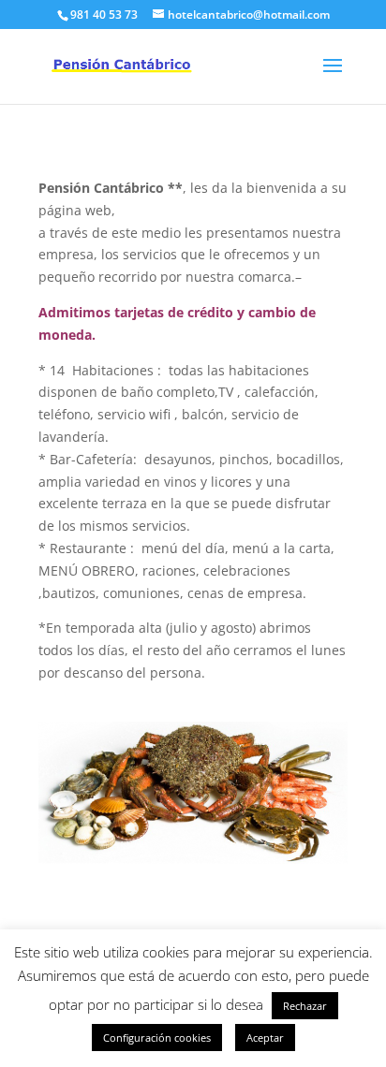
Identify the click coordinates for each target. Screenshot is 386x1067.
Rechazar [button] (305, 1006)
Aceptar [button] (265, 1037)
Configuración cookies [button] (157, 1037)
